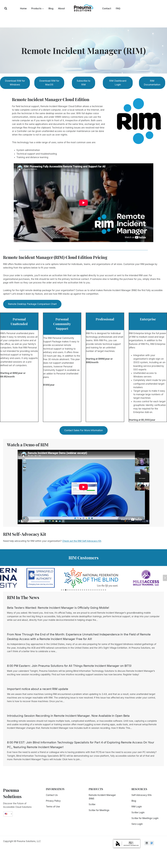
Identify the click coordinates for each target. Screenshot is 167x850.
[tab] (61, 590)
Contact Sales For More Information (83, 430)
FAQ (118, 8)
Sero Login (137, 824)
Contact (106, 8)
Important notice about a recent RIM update (37, 689)
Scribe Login (138, 812)
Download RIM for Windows (15, 82)
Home (23, 8)
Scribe (92, 804)
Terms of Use (53, 806)
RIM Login (137, 806)
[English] (7, 814)
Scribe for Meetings (99, 810)
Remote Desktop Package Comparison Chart (32, 304)
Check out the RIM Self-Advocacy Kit (81, 541)
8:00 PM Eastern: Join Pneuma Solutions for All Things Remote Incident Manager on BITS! (69, 665)
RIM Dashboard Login (117, 82)
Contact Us (52, 795)
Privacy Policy (53, 801)
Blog (51, 8)
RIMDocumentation (152, 82)
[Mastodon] (152, 843)
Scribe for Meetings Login (145, 818)
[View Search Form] (5, 8)
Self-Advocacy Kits (142, 795)
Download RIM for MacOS (49, 82)
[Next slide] (165, 578)
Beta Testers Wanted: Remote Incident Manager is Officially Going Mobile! (58, 607)
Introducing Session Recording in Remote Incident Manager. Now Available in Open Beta (68, 715)
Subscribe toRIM (83, 82)
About (61, 8)
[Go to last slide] (2, 578)
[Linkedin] (146, 843)
